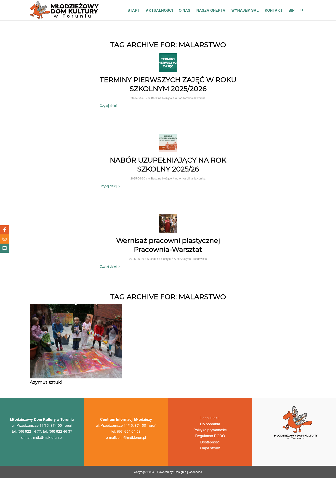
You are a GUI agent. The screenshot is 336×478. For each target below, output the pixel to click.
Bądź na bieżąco (161, 98)
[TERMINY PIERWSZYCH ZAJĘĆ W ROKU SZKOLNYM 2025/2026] (168, 62)
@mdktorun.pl (48, 437)
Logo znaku (209, 417)
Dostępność (210, 442)
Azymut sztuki (46, 382)
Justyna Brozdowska (194, 259)
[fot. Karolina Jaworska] (168, 223)
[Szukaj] (302, 10)
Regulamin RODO (210, 435)
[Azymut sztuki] (76, 377)
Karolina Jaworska (193, 98)
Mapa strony (210, 448)
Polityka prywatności (210, 429)
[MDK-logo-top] (65, 10)
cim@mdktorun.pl (132, 437)
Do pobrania (210, 423)
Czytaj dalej (108, 105)
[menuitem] (134, 10)
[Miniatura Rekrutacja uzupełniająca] (168, 143)
